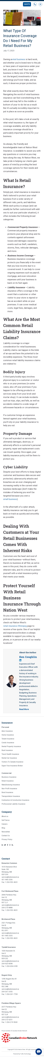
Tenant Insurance (8, 739)
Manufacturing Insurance (11, 785)
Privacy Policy (7, 839)
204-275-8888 (7, 908)
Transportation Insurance (11, 796)
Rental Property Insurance (11, 746)
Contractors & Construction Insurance (15, 800)
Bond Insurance (7, 792)
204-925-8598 (7, 964)
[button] (27, 4)
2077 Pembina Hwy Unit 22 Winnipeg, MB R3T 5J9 (9, 1011)
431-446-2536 (7, 880)
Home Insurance (8, 735)
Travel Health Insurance (10, 754)
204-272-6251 (7, 1020)
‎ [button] (35, 4)
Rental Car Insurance (9, 758)
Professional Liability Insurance (13, 804)
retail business (18, 59)
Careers (4, 824)
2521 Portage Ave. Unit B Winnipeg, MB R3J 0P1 (8, 927)
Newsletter (6, 832)
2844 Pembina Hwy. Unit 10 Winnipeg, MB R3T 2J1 (9, 899)
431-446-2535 (7, 936)
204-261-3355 (7, 992)
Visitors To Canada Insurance (12, 762)
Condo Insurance (8, 743)
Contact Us (6, 836)
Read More (24, 709)
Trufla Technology (25, 1054)
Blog (3, 828)
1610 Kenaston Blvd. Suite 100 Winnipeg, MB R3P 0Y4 (9, 871)
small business (10, 499)
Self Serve (6, 820)
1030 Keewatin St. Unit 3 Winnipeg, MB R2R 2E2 (8, 955)
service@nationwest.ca (10, 877)
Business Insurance (9, 777)
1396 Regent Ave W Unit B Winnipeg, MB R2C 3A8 (9, 983)
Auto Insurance (7, 731)
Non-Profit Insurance (9, 789)
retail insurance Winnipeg (15, 626)
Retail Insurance (8, 781)
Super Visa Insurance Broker (12, 766)
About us (5, 816)
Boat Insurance (7, 750)
